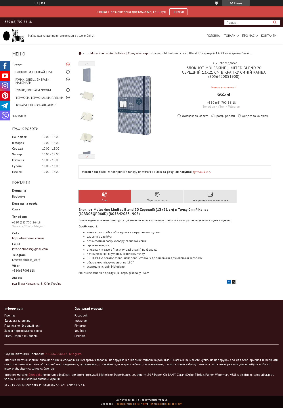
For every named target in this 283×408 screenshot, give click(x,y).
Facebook (81, 315)
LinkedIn (80, 336)
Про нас (248, 36)
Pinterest (80, 326)
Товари (229, 36)
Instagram (81, 320)
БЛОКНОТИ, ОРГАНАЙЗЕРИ (33, 72)
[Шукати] (275, 22)
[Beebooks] (13, 35)
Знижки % (19, 116)
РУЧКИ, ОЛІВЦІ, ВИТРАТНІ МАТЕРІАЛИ (32, 81)
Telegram (75, 354)
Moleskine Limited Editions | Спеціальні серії (119, 53)
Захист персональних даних (23, 331)
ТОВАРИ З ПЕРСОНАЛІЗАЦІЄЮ (35, 105)
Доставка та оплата (17, 320)
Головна (213, 36)
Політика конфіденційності (22, 326)
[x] (233, 282)
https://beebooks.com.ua (28, 238)
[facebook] (229, 282)
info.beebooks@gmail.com (30, 249)
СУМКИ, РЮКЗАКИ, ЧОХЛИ (33, 90)
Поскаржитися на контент (131, 403)
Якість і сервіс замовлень (21, 336)
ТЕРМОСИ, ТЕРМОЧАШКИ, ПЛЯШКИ (39, 98)
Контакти (268, 36)
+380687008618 (55, 354)
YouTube (80, 331)
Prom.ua (162, 399)
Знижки (178, 12)
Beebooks (35, 375)
